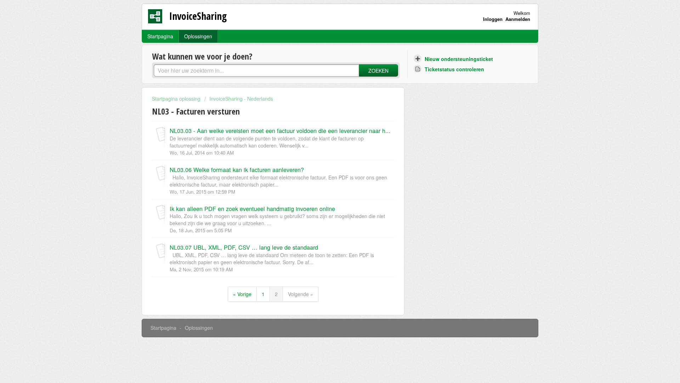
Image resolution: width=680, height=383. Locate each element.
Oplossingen (198, 36)
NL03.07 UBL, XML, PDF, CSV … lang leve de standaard (244, 247)
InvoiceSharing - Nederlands (241, 98)
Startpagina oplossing (177, 98)
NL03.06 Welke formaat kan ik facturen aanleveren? (237, 169)
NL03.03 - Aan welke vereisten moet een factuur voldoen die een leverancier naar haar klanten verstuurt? (305, 130)
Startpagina (160, 36)
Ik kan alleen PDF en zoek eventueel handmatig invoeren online (252, 208)
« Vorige (242, 294)
